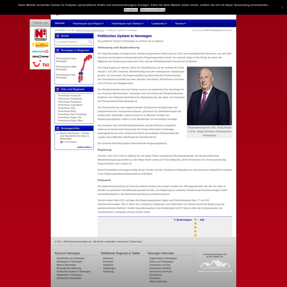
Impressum (122, 241)
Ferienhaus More (67, 111)
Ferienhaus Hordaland (70, 98)
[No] (282, 7)
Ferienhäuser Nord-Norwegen (66, 60)
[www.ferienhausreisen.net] (217, 266)
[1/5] (195, 235)
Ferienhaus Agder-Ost (69, 117)
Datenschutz (136, 241)
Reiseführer (156, 275)
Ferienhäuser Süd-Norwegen (66, 76)
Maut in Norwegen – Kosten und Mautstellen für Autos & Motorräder (74, 136)
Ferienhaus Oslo (67, 108)
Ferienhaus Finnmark (69, 95)
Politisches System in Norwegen (74, 271)
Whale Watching (158, 281)
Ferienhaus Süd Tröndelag (72, 114)
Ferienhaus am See (160, 265)
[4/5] (195, 223)
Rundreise (155, 278)
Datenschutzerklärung (152, 9)
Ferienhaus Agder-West (70, 120)
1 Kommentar (70, 142)
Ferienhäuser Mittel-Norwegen (66, 68)
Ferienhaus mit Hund (161, 271)
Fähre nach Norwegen (161, 261)
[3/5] (195, 227)
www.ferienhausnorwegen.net (90, 30)
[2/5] (195, 231)
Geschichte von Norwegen (71, 258)
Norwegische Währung (69, 268)
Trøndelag (108, 271)
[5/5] (195, 219)
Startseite (60, 23)
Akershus (108, 258)
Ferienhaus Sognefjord (70, 105)
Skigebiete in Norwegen (69, 275)
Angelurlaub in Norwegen (163, 258)
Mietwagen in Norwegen (70, 261)
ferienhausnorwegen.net (214, 254)
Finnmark (108, 261)
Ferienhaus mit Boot (160, 268)
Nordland (108, 265)
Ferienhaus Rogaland (69, 101)
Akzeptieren (131, 9)
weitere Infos (84, 147)
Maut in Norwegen (66, 265)
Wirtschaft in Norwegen (69, 278)
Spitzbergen (109, 268)
